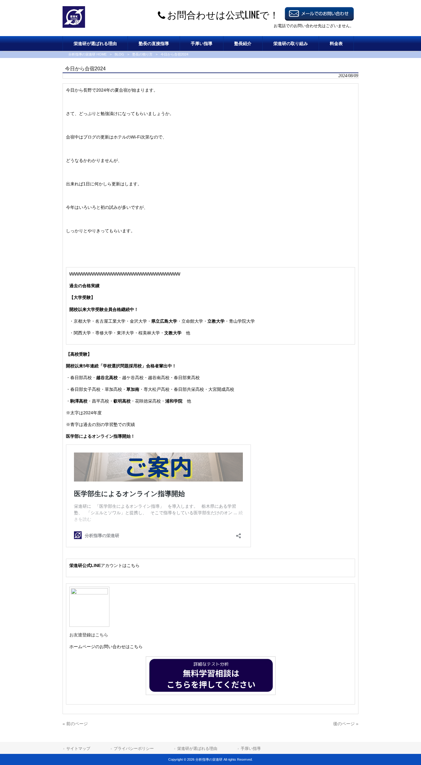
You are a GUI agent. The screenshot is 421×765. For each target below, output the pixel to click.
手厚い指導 (251, 748)
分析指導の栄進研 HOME (87, 54)
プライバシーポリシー (134, 748)
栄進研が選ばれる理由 (197, 748)
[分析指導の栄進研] (74, 26)
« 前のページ (75, 723)
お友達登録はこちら (88, 634)
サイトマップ (78, 748)
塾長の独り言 (142, 54)
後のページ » (345, 723)
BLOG (119, 54)
